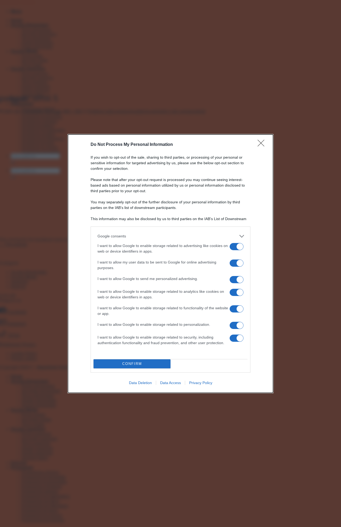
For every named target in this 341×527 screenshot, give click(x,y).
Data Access (170, 383)
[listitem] (170, 236)
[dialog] (170, 263)
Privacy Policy (200, 383)
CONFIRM (132, 364)
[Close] (263, 145)
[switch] (236, 246)
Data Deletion (140, 383)
